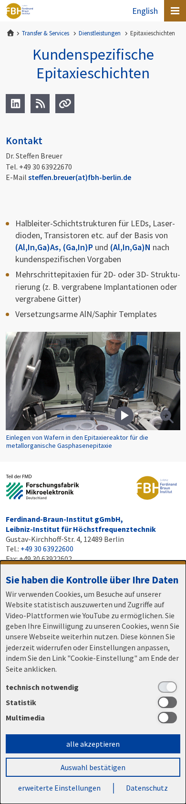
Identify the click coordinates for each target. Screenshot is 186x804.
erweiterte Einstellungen (59, 788)
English (145, 10)
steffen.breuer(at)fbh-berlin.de (79, 177)
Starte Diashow (124, 415)
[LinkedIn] (15, 103)
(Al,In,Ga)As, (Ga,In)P (54, 247)
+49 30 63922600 (47, 548)
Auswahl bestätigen (93, 767)
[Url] (64, 103)
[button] (66, 416)
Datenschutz (147, 788)
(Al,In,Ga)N (130, 247)
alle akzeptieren (93, 744)
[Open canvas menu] (175, 10)
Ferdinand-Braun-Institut (19, 11)
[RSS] (40, 103)
